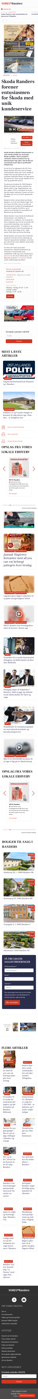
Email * (7, 975)
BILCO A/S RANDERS (13, 269)
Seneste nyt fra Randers (10, 1336)
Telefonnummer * (10, 966)
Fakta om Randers (8, 1345)
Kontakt (10, 296)
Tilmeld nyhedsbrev (27, 1396)
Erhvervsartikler (7, 1348)
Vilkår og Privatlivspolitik (11, 1317)
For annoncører (7, 1314)
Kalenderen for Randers (10, 1342)
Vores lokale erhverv (9, 1339)
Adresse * (7, 984)
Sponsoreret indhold (9, 1357)
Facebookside (22, 258)
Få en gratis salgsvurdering (11, 1354)
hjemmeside (8, 256)
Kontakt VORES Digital (9, 1321)
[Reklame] (19, 32)
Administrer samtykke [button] (9, 1324)
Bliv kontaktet (12, 1002)
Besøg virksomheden (26, 143)
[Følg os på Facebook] (14, 1299)
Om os (4, 1311)
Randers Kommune (8, 1351)
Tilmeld (19, 341)
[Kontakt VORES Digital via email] (23, 1299)
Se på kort (9, 282)
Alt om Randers (7, 1360)
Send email (10, 279)
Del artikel (25, 137)
